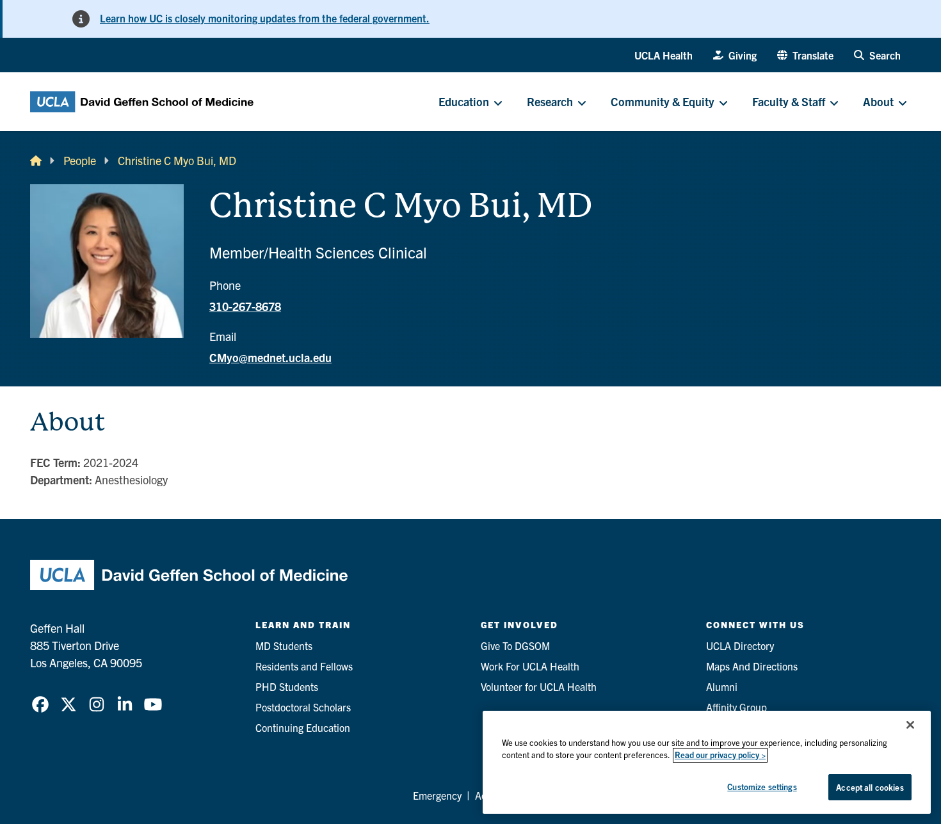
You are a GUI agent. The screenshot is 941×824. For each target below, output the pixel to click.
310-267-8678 (245, 306)
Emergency (437, 795)
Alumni (721, 686)
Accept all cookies (869, 787)
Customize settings (761, 786)
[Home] (36, 160)
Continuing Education (302, 727)
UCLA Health (663, 55)
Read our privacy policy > (720, 755)
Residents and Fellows (304, 666)
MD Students (283, 645)
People (79, 160)
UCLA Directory (740, 645)
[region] (707, 762)
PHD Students (286, 686)
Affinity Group (736, 707)
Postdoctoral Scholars (303, 707)
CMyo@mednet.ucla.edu (270, 357)
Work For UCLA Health (530, 666)
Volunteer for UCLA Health (539, 686)
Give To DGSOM (515, 645)
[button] (805, 55)
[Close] (910, 725)
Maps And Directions (752, 666)
